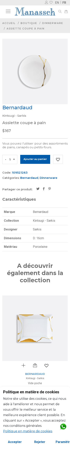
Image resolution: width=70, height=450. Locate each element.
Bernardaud (29, 178)
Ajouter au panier (35, 159)
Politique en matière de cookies (27, 431)
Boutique (29, 23)
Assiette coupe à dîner (55, 383)
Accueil (9, 23)
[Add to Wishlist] (58, 159)
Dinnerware (52, 23)
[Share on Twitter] (37, 189)
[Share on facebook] (43, 189)
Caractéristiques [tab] (19, 199)
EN (57, 2)
